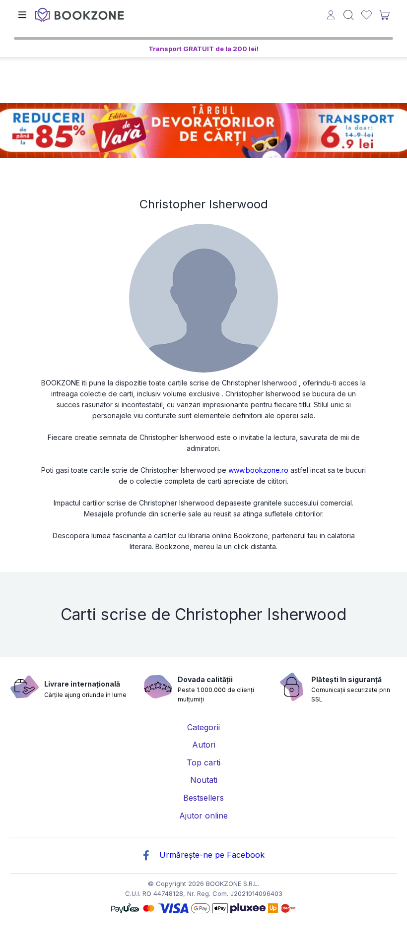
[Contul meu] (331, 16)
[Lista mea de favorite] (366, 15)
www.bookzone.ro (258, 470)
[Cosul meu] (384, 14)
